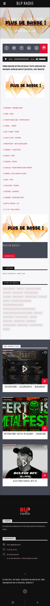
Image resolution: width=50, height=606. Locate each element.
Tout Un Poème (36, 325)
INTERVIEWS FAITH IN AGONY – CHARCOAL (25, 434)
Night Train (8, 317)
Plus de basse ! (25, 16)
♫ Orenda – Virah (9, 155)
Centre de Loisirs (33, 289)
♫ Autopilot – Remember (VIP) (13, 197)
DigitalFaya (17, 293)
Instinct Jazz (31, 297)
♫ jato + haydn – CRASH (11, 131)
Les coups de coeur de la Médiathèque (19, 309)
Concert (7, 293)
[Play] (6, 59)
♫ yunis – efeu (8, 179)
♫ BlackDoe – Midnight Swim (13, 108)
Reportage (31, 321)
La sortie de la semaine (21, 301)
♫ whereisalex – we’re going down (15, 143)
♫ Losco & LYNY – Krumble (12, 137)
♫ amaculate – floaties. (11, 185)
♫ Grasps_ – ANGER (9, 125)
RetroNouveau (9, 325)
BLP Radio (25, 3)
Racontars (8, 321)
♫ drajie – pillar (8, 113)
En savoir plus (9, 256)
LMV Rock (38, 313)
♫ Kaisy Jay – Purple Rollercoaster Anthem (17, 167)
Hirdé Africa (18, 297)
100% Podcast (9, 289)
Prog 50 (33, 317)
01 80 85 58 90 (12, 549)
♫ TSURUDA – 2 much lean (12, 149)
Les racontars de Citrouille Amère (18, 313)
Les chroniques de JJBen (13, 305)
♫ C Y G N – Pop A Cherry (11, 209)
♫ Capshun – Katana (10, 161)
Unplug (6, 329)
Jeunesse (42, 297)
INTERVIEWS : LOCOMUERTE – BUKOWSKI (25, 387)
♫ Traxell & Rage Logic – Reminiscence (16, 119)
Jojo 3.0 (6, 301)
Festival (7, 297)
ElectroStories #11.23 (25, 481)
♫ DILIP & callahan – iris (11, 203)
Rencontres (19, 321)
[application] (25, 59)
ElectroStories (31, 293)
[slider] (42, 59)
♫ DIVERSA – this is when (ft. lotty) (14, 173)
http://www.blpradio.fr (14, 544)
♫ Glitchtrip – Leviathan (11, 191)
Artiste (20, 289)
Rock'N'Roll (23, 325)
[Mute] (37, 59)
